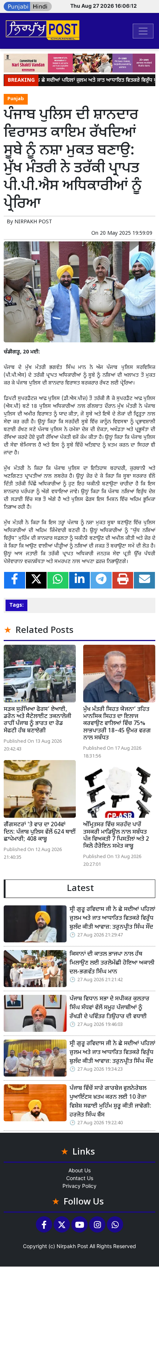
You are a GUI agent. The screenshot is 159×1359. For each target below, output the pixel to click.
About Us (79, 1170)
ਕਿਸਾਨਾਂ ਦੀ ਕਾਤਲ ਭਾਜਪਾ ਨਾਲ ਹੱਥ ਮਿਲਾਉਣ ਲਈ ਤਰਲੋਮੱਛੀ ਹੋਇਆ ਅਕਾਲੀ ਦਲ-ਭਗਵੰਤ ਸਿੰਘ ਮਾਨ (112, 963)
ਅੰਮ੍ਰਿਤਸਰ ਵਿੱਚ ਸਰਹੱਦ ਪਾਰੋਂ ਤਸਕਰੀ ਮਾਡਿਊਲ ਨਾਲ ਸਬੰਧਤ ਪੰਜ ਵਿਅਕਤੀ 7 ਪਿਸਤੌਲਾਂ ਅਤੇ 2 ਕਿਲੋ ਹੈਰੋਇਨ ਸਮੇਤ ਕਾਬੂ (116, 835)
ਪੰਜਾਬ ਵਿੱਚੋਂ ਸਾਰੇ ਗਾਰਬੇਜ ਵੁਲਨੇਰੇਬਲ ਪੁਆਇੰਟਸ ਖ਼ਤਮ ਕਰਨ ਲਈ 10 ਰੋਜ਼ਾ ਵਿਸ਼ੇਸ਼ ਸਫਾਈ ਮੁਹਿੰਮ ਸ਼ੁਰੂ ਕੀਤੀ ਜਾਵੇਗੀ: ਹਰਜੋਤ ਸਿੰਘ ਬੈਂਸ (110, 1102)
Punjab (15, 99)
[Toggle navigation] (143, 31)
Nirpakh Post (72, 1246)
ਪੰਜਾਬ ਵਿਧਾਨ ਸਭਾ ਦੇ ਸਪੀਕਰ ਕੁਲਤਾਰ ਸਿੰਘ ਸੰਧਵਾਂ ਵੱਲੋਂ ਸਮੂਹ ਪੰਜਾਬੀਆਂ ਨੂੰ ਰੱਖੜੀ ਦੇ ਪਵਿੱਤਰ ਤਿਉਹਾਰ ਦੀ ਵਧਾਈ (109, 1008)
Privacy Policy (79, 1186)
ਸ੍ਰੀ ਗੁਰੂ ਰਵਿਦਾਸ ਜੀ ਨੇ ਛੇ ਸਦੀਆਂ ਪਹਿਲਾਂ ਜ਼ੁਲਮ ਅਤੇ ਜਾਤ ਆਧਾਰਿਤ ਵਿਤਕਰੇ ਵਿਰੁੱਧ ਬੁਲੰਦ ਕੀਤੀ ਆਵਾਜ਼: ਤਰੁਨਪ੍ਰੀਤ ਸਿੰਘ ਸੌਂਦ (112, 918)
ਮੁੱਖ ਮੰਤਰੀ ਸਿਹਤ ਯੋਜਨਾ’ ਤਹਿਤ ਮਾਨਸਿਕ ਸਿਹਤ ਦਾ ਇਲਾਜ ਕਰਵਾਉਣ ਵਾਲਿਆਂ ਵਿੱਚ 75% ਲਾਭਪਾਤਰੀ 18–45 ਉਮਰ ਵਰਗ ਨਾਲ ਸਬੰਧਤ (117, 724)
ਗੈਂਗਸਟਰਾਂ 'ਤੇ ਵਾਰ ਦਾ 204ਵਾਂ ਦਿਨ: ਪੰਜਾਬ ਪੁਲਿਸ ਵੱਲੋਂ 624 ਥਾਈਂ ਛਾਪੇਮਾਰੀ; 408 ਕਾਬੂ (39, 832)
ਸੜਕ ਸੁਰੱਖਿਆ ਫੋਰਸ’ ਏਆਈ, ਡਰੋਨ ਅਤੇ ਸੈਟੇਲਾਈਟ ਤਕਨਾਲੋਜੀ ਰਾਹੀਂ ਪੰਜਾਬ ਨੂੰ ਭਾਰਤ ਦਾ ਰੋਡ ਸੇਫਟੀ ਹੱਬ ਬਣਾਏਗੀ (37, 720)
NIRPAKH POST (33, 222)
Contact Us (79, 1178)
